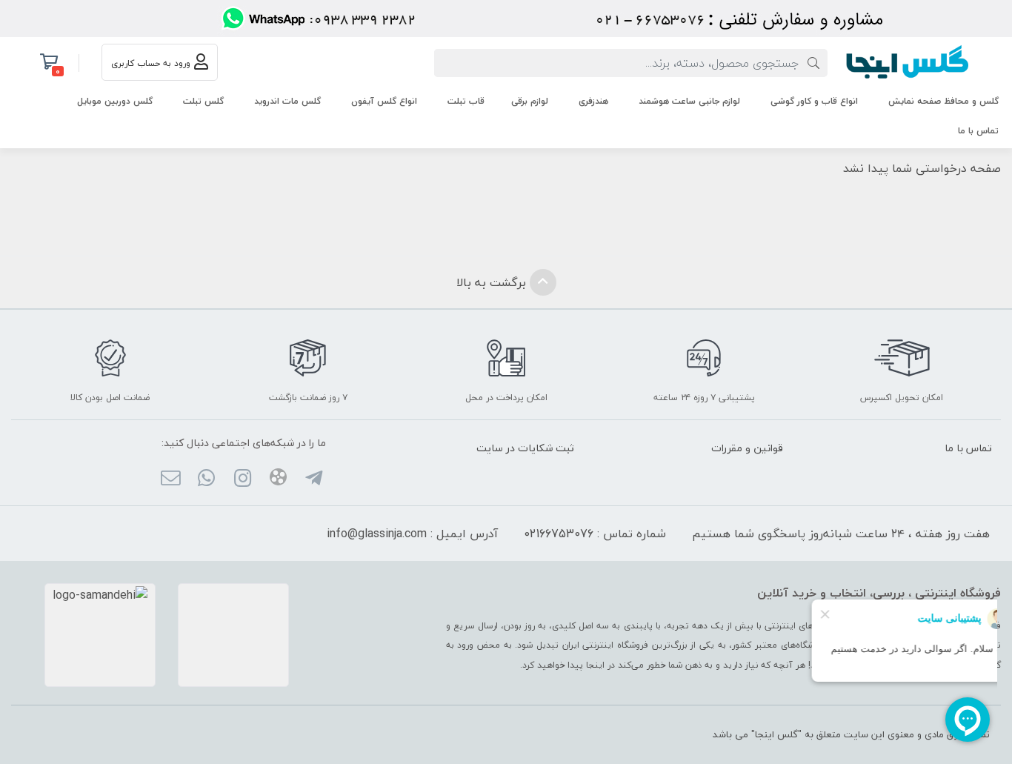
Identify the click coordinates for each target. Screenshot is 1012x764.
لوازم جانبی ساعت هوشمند (689, 101)
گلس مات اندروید (287, 101)
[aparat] (278, 479)
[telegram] (314, 479)
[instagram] (242, 479)
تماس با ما (978, 131)
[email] (171, 479)
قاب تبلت (466, 101)
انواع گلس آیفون (384, 101)
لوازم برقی (529, 101)
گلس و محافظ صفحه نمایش (943, 101)
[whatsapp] (206, 479)
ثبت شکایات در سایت (525, 448)
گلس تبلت (203, 101)
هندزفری (593, 101)
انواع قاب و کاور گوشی (814, 101)
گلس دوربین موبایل (115, 101)
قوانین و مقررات (747, 448)
